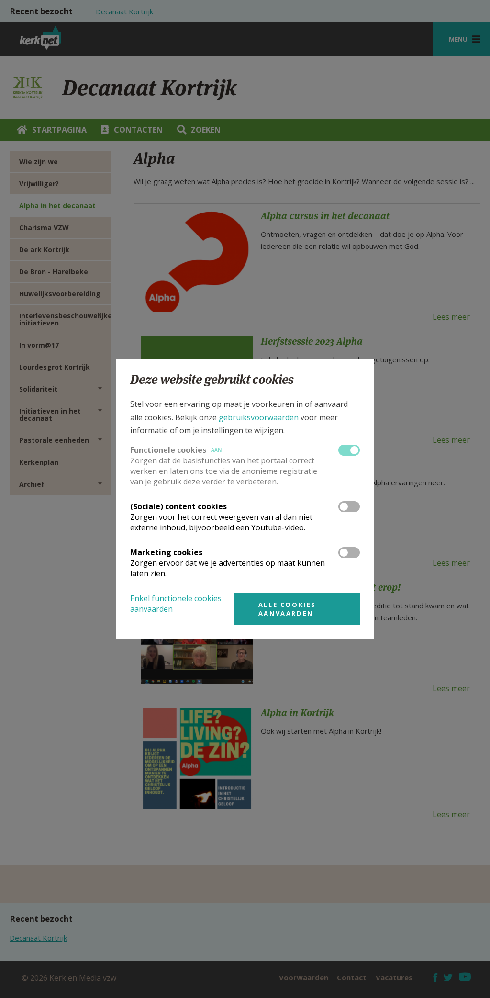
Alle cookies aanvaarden (287, 608)
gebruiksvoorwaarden (259, 417)
